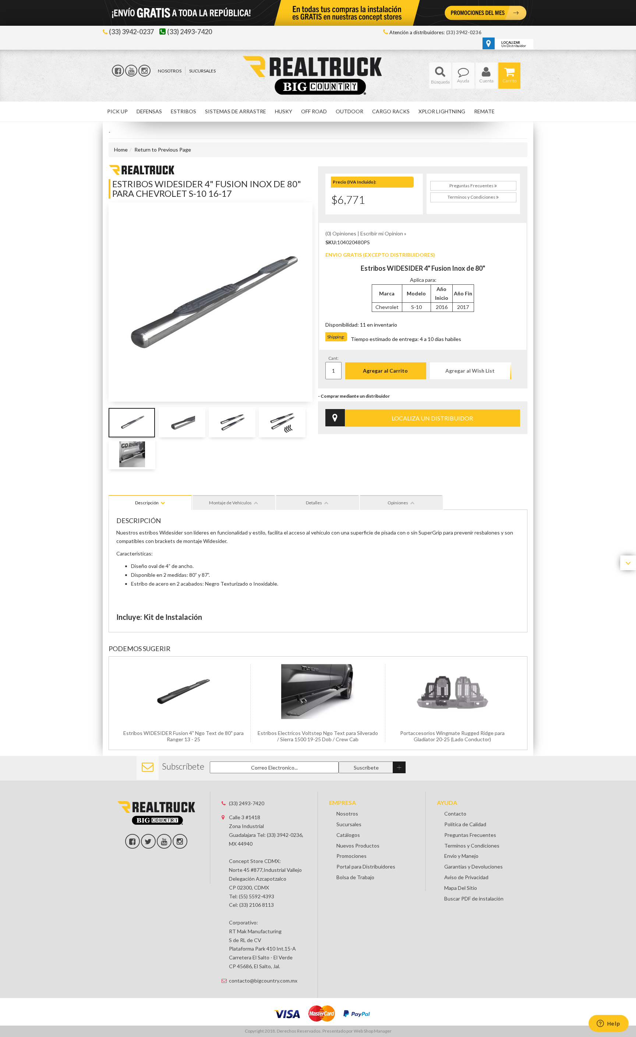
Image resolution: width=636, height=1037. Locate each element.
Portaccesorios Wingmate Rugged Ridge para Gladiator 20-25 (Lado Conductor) (452, 736)
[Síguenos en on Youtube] (164, 841)
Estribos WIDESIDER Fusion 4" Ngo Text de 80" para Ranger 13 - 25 (183, 736)
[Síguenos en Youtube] (131, 71)
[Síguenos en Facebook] (118, 71)
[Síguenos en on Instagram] (180, 841)
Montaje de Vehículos (230, 502)
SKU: (331, 242)
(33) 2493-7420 (246, 803)
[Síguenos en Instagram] (144, 71)
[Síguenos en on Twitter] (148, 841)
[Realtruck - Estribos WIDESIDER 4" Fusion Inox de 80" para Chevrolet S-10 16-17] (142, 169)
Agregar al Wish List (470, 370)
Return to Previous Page (162, 149)
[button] (440, 76)
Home (121, 149)
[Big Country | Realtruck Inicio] (318, 62)
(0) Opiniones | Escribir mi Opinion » (365, 233)
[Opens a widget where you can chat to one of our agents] (608, 1024)
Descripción (147, 502)
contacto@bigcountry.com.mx (263, 980)
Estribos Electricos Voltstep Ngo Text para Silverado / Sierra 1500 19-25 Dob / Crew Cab (318, 736)
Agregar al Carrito (385, 370)
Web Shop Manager (373, 1031)
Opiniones (398, 502)
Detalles (314, 502)
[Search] (440, 76)
